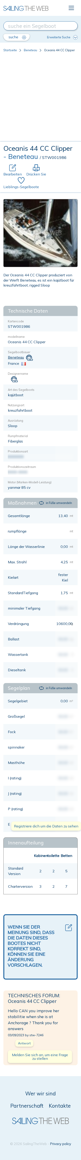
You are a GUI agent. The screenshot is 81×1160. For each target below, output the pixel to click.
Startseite (10, 50)
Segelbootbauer (19, 352)
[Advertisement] (40, 98)
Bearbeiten (12, 174)
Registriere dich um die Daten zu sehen (46, 826)
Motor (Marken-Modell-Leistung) (30, 482)
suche (14, 37)
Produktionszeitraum (22, 467)
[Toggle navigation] (71, 7)
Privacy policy (60, 1144)
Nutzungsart (16, 405)
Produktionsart (18, 451)
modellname (16, 336)
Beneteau (30, 50)
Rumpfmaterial (18, 436)
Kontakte (60, 1105)
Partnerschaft (26, 1105)
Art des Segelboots (21, 390)
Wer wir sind (40, 1093)
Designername (18, 373)
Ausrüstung (15, 420)
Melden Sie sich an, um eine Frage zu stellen (40, 1057)
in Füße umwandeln (59, 503)
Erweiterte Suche (58, 37)
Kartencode (16, 321)
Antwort (24, 1043)
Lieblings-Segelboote (21, 187)
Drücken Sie (36, 174)
